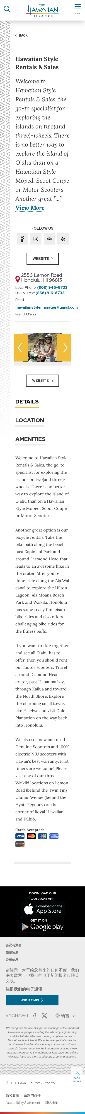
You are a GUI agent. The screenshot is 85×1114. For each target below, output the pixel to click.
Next (64, 347)
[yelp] (63, 239)
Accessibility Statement (23, 1102)
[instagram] (35, 239)
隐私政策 (12, 1095)
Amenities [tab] (30, 439)
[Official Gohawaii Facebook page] (34, 1016)
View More (29, 207)
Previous (21, 347)
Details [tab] (27, 401)
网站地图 (51, 1102)
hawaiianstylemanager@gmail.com (46, 307)
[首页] (43, 10)
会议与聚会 (14, 945)
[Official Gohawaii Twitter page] (44, 1016)
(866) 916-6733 (50, 293)
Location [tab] (29, 420)
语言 (65, 1015)
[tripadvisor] (49, 239)
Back (23, 35)
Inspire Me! (29, 1000)
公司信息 (12, 960)
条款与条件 (32, 1095)
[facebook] (22, 239)
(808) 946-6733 (52, 287)
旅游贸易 (12, 952)
